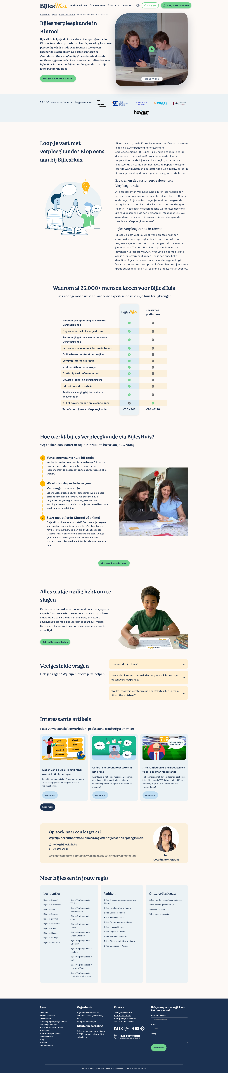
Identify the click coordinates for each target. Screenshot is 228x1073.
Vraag (153, 1033)
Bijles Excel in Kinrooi (114, 917)
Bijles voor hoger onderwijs (161, 904)
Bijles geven (114, 5)
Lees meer (47, 806)
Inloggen (151, 5)
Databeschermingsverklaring (90, 1015)
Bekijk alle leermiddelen (55, 642)
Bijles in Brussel (50, 900)
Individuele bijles (78, 5)
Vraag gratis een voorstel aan (58, 78)
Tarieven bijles (46, 1036)
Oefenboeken (46, 1045)
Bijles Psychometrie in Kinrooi (117, 908)
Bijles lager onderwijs (159, 914)
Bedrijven (44, 1030)
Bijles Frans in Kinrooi (114, 927)
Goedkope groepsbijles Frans (53, 1021)
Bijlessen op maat (157, 909)
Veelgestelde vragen (86, 1021)
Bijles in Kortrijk (50, 937)
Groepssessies (97, 5)
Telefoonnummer (158, 1015)
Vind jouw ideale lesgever (114, 563)
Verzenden (158, 1047)
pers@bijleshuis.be (128, 1018)
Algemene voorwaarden (88, 1012)
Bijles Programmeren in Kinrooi (118, 922)
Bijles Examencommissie (51, 1027)
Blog (42, 1039)
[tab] (148, 664)
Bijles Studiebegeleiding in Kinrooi (119, 941)
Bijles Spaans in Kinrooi (114, 912)
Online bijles (45, 1018)
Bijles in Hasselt (50, 933)
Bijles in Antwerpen (52, 904)
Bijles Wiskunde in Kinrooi (116, 946)
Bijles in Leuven (50, 918)
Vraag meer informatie (177, 5)
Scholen (43, 1042)
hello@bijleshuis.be (65, 845)
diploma (131, 196)
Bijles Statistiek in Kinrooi (115, 936)
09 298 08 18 (60, 849)
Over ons (44, 1012)
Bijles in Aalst (49, 928)
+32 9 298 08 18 (122, 1015)
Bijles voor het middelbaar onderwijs (165, 900)
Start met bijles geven (50, 1033)
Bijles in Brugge (50, 914)
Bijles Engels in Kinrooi (114, 931)
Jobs (79, 1018)
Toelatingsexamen (48, 1024)
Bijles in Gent (49, 909)
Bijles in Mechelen (51, 923)
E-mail (154, 1024)
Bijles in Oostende (51, 942)
